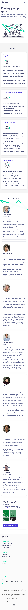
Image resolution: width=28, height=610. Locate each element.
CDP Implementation (6, 547)
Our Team (4, 563)
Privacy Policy (18, 598)
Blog (3, 570)
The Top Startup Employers (9, 507)
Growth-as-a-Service (6, 545)
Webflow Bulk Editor (6, 556)
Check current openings (10, 525)
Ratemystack (4, 554)
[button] (25, 2)
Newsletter (4, 572)
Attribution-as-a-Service (7, 543)
